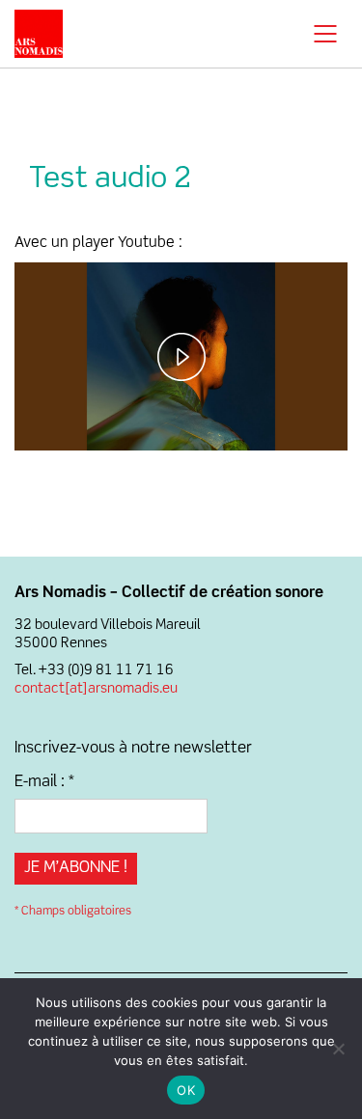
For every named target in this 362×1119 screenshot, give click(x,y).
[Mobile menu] (326, 34)
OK (186, 1090)
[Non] (338, 1048)
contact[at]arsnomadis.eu (96, 689)
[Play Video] (181, 357)
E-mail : (44, 782)
